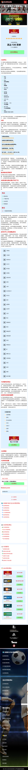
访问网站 (14, 52)
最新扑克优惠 (6, 555)
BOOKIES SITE (14, 769)
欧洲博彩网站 (6, 510)
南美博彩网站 (6, 514)
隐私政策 (4, 742)
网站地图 (4, 763)
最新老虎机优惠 (6, 551)
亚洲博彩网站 (6, 505)
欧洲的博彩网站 (6, 662)
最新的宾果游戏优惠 (7, 553)
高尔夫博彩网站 (6, 529)
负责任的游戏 (5, 756)
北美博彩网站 (6, 517)
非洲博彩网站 (6, 508)
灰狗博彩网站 (6, 536)
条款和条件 (5, 746)
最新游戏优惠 (6, 558)
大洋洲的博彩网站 (6, 666)
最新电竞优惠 (5, 728)
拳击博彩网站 (6, 534)
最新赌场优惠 (6, 549)
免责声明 (4, 753)
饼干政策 (4, 749)
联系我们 (4, 759)
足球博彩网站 (6, 527)
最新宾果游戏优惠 (6, 718)
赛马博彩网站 (6, 538)
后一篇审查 (14, 499)
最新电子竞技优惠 (7, 560)
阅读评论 (7, 575)
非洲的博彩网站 (6, 659)
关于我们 (4, 739)
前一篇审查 (14, 497)
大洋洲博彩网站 (6, 512)
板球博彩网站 (6, 531)
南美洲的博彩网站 (6, 669)
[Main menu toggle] (25, 2)
